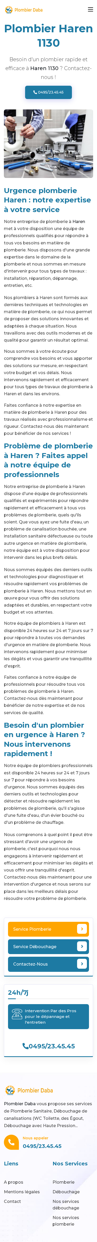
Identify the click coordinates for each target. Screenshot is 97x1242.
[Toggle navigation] (90, 9)
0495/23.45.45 (50, 92)
